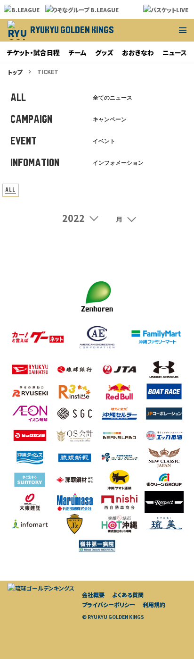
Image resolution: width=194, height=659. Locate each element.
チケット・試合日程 (33, 52)
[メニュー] (182, 30)
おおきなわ (138, 52)
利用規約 (154, 604)
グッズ (104, 52)
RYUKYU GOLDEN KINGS (72, 30)
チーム (77, 52)
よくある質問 (128, 595)
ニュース (174, 52)
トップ (15, 72)
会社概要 (93, 595)
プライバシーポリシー (108, 604)
